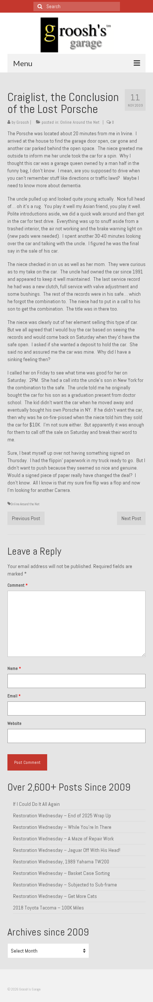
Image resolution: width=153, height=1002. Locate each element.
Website (14, 723)
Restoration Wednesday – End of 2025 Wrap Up (62, 815)
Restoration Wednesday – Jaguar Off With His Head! (66, 850)
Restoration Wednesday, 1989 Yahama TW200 (61, 861)
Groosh (22, 122)
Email (13, 695)
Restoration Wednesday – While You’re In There (62, 827)
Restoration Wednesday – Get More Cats (55, 896)
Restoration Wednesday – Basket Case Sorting (61, 873)
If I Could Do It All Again (36, 804)
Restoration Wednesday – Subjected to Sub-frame (65, 884)
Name (14, 668)
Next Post (131, 518)
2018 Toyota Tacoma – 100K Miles (48, 907)
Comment (17, 585)
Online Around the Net (80, 122)
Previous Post (26, 518)
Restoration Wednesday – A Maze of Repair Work (63, 838)
